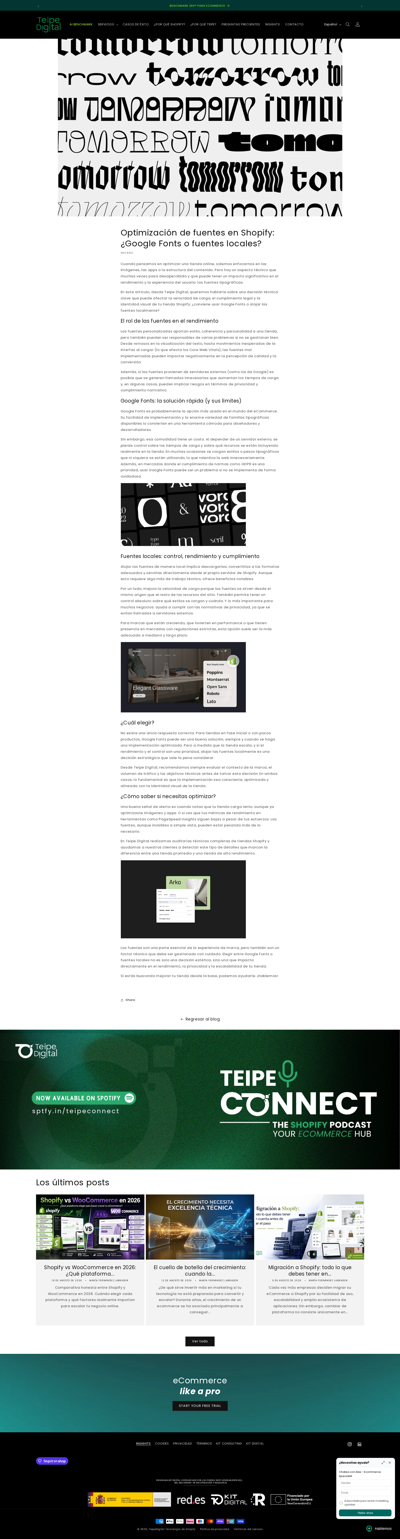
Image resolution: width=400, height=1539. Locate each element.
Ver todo (200, 1341)
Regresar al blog (203, 1019)
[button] (107, 24)
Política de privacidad (214, 1529)
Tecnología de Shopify (180, 1529)
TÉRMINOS (204, 1443)
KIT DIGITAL (255, 1443)
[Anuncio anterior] (38, 6)
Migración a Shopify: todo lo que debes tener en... (309, 1270)
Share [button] (130, 1000)
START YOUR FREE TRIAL (200, 1406)
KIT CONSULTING (229, 1443)
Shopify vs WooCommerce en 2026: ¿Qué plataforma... (90, 1270)
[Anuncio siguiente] (361, 6)
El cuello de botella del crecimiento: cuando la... (200, 1270)
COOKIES (162, 1443)
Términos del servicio (248, 1529)
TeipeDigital (157, 1529)
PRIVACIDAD (182, 1443)
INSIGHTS (143, 1443)
